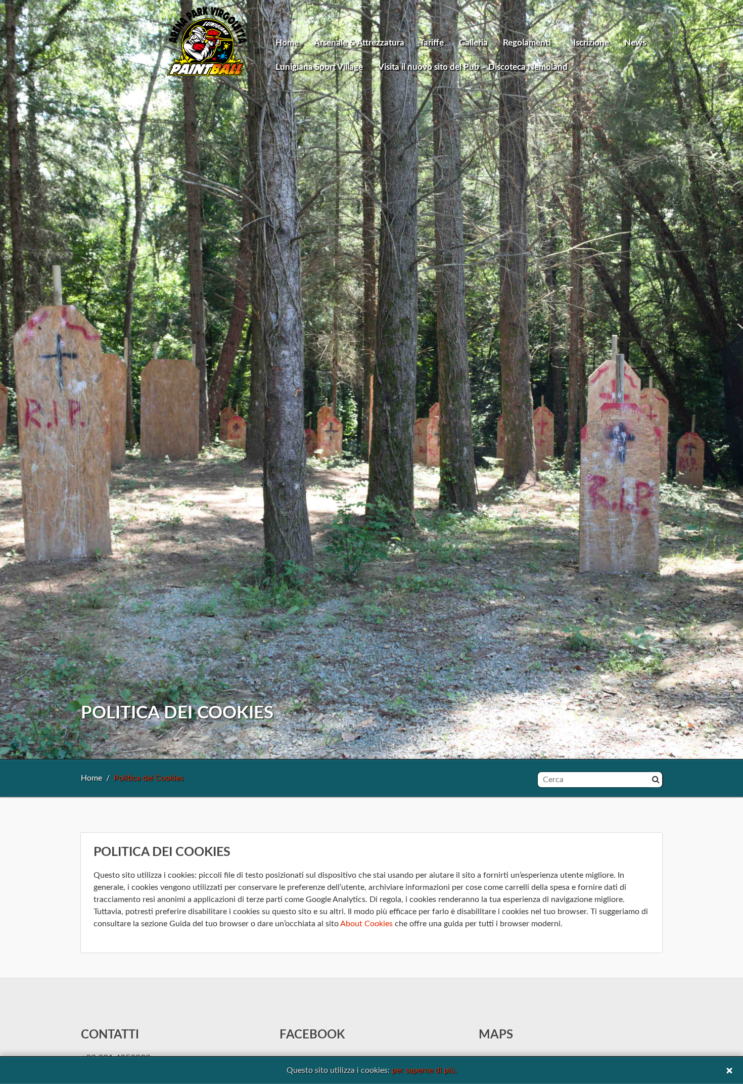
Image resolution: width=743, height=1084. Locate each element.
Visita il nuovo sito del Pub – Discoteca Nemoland (473, 67)
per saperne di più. (424, 1070)
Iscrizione (591, 42)
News (635, 42)
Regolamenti (528, 42)
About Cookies (366, 924)
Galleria (473, 42)
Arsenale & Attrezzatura (359, 42)
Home (287, 42)
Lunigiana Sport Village (319, 67)
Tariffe (432, 42)
